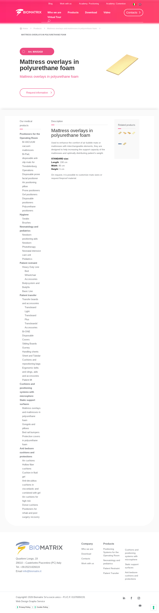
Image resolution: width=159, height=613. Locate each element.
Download (91, 12)
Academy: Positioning (89, 3)
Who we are (54, 12)
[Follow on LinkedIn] (124, 598)
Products (73, 12)
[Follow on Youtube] (140, 605)
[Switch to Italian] (134, 4)
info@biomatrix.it (32, 571)
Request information (37, 92)
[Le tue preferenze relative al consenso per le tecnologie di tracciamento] (154, 608)
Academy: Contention (116, 3)
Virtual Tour (54, 17)
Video (107, 12)
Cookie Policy (42, 607)
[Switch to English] (140, 4)
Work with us (66, 3)
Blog (50, 3)
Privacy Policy (24, 607)
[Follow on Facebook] (131, 598)
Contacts (131, 12)
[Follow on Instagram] (139, 598)
